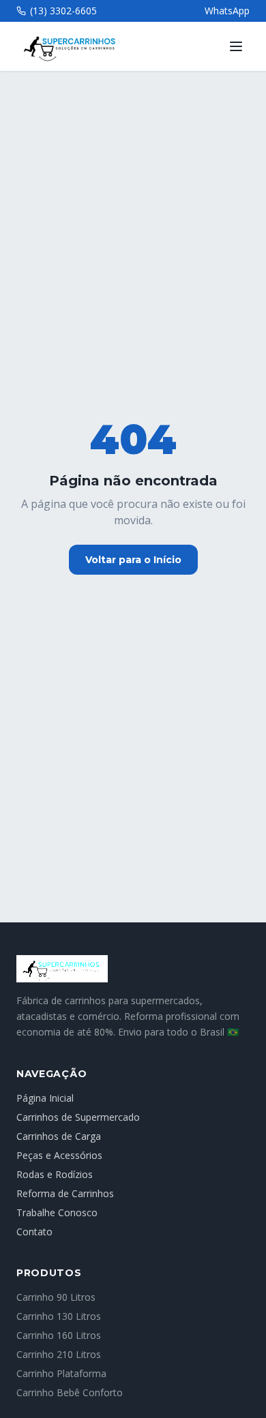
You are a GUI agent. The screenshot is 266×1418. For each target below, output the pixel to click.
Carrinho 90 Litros (55, 1297)
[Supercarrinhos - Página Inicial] (133, 968)
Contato (34, 1231)
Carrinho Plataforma (61, 1373)
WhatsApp (227, 10)
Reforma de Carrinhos (65, 1193)
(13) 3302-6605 (63, 10)
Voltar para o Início (133, 560)
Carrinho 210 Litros (58, 1354)
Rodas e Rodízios (54, 1174)
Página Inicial (45, 1097)
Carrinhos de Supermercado (78, 1117)
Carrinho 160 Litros (58, 1335)
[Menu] (236, 46)
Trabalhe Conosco (57, 1212)
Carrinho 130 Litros (58, 1316)
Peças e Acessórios (59, 1155)
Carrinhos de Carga (58, 1136)
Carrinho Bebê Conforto (69, 1392)
